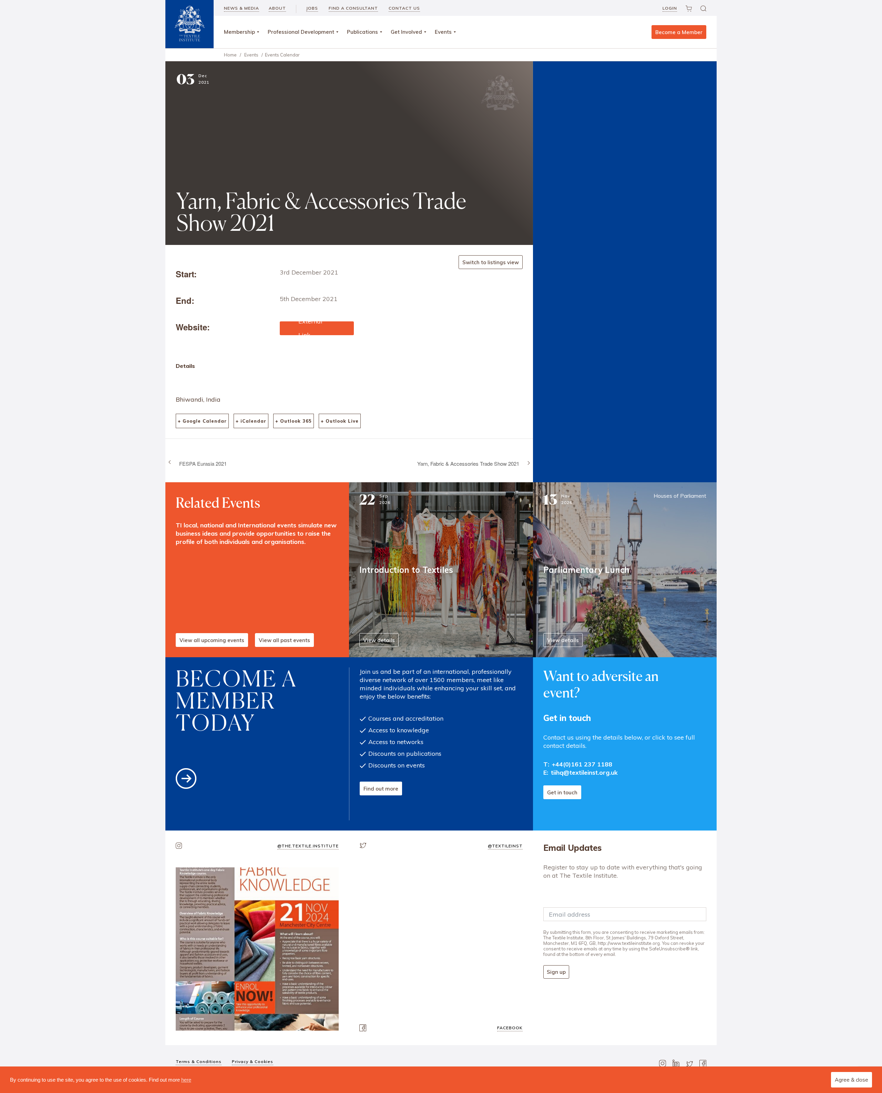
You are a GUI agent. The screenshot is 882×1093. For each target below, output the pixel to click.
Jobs (312, 8)
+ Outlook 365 (293, 421)
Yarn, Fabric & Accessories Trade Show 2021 (468, 463)
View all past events (284, 640)
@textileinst (505, 845)
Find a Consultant (353, 8)
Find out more (380, 788)
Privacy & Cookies (252, 1061)
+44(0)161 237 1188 (582, 764)
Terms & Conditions (199, 1061)
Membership (239, 32)
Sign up (556, 972)
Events (443, 32)
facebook (510, 1027)
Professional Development (301, 32)
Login (670, 8)
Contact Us (404, 8)
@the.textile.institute (308, 845)
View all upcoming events (212, 640)
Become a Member (678, 32)
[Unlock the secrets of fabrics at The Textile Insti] (257, 948)
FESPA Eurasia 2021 (203, 463)
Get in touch (562, 792)
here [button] (186, 1080)
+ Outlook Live (340, 421)
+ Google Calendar (202, 421)
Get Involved (406, 32)
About (277, 8)
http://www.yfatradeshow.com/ (316, 328)
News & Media (241, 8)
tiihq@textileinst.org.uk (584, 772)
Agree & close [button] (851, 1079)
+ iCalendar (251, 421)
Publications (362, 32)
